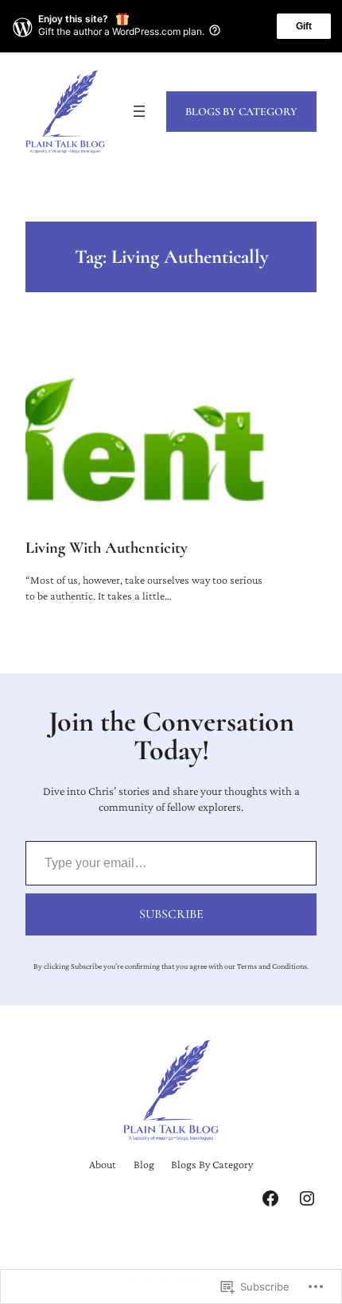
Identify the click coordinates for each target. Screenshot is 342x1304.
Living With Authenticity (106, 548)
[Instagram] (307, 1198)
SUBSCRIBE (171, 914)
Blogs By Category (241, 111)
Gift (304, 26)
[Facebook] (270, 1198)
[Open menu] (139, 111)
